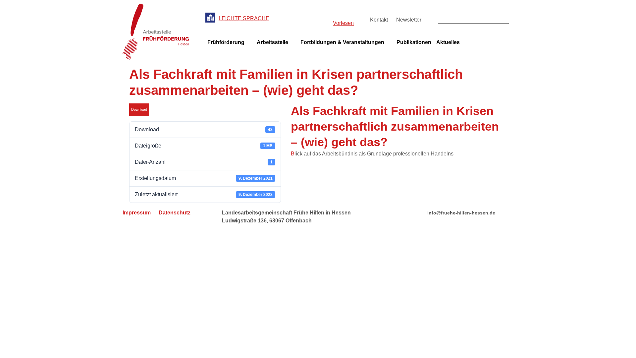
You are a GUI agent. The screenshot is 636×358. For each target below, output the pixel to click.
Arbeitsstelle (272, 42)
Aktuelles (448, 42)
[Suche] (503, 18)
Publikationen (414, 42)
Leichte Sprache (244, 18)
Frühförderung (225, 42)
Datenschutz (174, 212)
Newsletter (408, 20)
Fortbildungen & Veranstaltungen (342, 42)
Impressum (137, 212)
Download (139, 109)
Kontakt (379, 20)
